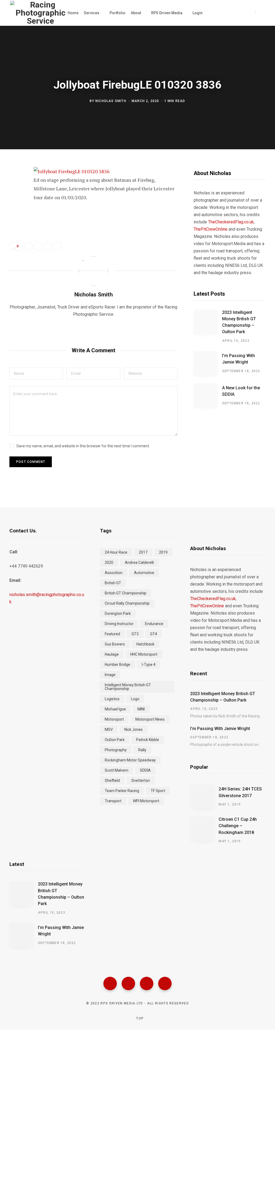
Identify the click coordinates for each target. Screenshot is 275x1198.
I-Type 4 (148, 664)
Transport (113, 801)
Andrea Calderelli (139, 562)
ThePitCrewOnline (210, 229)
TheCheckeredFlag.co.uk (231, 221)
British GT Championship (125, 593)
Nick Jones (133, 729)
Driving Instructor (119, 624)
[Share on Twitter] (15, 201)
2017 (143, 552)
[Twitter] (128, 983)
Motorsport (114, 719)
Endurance (154, 624)
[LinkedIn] (48, 246)
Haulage (112, 654)
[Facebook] (110, 983)
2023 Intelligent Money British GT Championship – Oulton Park (239, 322)
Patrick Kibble (147, 740)
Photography (116, 750)
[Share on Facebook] (15, 187)
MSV (109, 729)
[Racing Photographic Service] (40, 13)
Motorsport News (150, 719)
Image (110, 675)
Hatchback (145, 644)
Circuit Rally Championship (127, 603)
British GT (113, 583)
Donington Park (118, 613)
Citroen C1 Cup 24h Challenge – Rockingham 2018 (238, 826)
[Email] (15, 229)
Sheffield (112, 780)
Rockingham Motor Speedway (130, 760)
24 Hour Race (116, 552)
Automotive (144, 573)
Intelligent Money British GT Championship (128, 687)
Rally (142, 750)
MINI (141, 709)
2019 (163, 552)
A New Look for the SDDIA (241, 391)
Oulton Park (115, 740)
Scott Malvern (116, 770)
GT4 (153, 634)
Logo (135, 699)
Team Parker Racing (122, 791)
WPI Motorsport (146, 801)
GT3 (135, 634)
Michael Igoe (115, 709)
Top (139, 1018)
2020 (109, 562)
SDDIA (145, 770)
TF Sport (158, 791)
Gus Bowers (115, 644)
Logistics (112, 699)
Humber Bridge (117, 664)
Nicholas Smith (110, 101)
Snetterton (140, 780)
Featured (112, 634)
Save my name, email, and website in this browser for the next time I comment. (83, 446)
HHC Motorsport (143, 654)
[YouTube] (165, 983)
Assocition (113, 573)
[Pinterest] (15, 215)
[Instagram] (146, 983)
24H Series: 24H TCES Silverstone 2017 (240, 792)
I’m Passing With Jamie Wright (238, 359)
